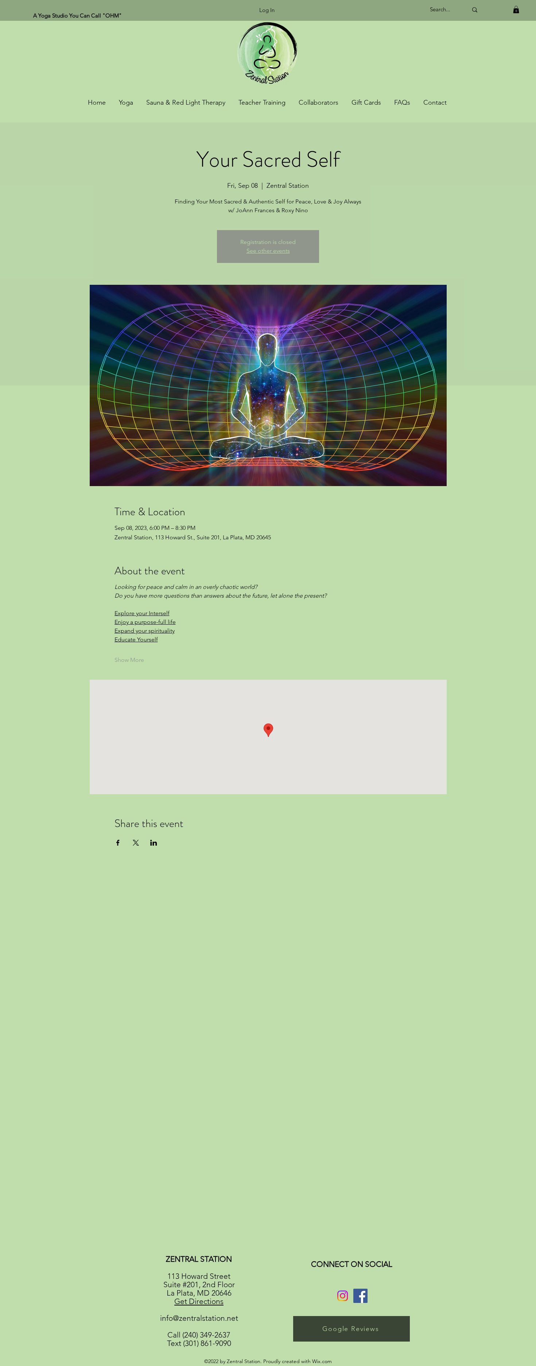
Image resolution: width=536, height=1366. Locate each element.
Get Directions (199, 1301)
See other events (268, 250)
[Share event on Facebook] (117, 843)
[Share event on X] (135, 843)
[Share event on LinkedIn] (153, 843)
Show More (129, 659)
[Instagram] (342, 1296)
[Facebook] (360, 1296)
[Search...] (475, 9)
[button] (516, 9)
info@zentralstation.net (199, 1318)
